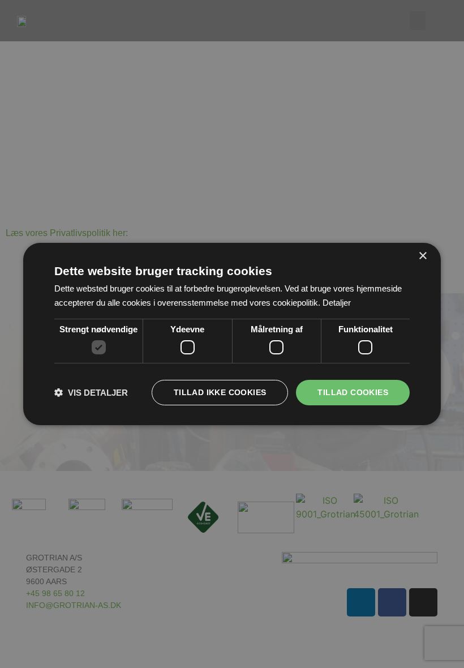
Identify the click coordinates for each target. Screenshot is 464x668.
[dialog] (232, 334)
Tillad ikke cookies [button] (220, 392)
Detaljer (337, 302)
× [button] (422, 256)
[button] (91, 392)
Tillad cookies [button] (352, 392)
